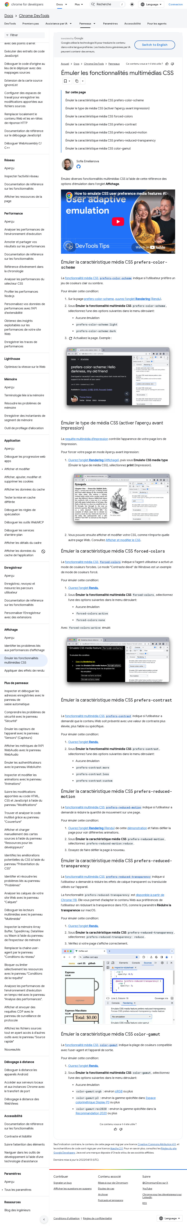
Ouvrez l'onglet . (83, 588)
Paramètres (110, 23)
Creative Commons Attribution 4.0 (157, 1144)
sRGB (119, 1091)
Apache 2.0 (116, 1148)
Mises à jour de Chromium (113, 1182)
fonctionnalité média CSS (98, 278)
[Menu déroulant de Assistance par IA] (71, 23)
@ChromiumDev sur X (155, 1182)
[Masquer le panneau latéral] (44, 1219)
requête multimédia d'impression (86, 439)
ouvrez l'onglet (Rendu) (138, 299)
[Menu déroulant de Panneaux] (95, 23)
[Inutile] (172, 64)
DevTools (10, 23)
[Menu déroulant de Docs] (67, 4)
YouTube (147, 1188)
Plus (77, 4)
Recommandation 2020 (91, 1113)
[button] (24, 469)
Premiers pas (30, 23)
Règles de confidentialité (97, 1218)
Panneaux (85, 23)
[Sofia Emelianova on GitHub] (79, 167)
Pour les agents (157, 23)
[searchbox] (24, 35)
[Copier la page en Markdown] (77, 81)
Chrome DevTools (34, 16)
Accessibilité (132, 23)
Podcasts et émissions (110, 1200)
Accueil (65, 63)
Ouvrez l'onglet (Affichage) (93, 460)
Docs (59, 4)
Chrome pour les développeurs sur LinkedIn (162, 1196)
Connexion (176, 4)
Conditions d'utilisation (67, 1218)
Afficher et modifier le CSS (123, 540)
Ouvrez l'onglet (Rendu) (91, 828)
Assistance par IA (56, 23)
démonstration (137, 828)
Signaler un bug (63, 1182)
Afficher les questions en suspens (72, 1188)
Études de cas (106, 1188)
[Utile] (167, 64)
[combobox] (107, 4)
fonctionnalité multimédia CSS (98, 716)
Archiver (103, 1194)
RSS (144, 1203)
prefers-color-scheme (99, 299)
